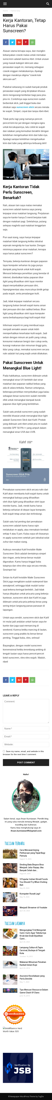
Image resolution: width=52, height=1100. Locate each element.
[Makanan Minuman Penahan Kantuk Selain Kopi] (10, 964)
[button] (48, 4)
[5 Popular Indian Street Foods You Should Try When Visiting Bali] (10, 883)
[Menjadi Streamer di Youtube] (10, 911)
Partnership (15, 11)
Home (5, 11)
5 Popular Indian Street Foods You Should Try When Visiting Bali (34, 882)
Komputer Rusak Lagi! (30, 894)
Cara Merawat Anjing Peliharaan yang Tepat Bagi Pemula (32, 853)
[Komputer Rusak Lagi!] (10, 897)
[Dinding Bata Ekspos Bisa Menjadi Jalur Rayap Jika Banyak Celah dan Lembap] (10, 868)
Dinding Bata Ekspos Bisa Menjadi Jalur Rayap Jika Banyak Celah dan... (32, 867)
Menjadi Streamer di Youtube (33, 907)
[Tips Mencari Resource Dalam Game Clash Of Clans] (10, 990)
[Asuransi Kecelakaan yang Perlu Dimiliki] (10, 979)
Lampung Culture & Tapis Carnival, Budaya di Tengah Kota (32, 950)
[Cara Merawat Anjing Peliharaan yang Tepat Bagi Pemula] (10, 854)
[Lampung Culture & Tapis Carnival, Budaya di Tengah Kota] (10, 951)
